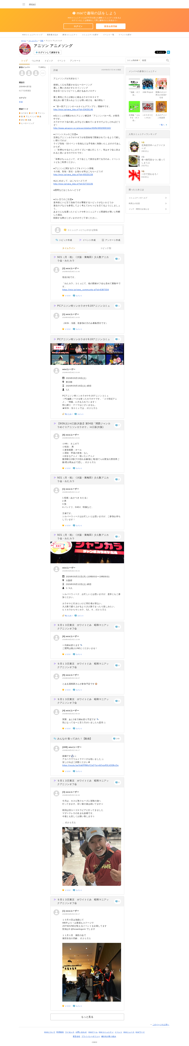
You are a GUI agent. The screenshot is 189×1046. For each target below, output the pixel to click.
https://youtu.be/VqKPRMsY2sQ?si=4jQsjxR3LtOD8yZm (90, 765)
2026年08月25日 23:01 (71, 438)
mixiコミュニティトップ (32, 35)
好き (23, 120)
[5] (64, 675)
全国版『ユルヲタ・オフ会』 (134, 117)
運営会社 (76, 1036)
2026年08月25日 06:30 (71, 795)
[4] (64, 710)
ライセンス (69, 1032)
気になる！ (69, 414)
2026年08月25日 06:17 (71, 914)
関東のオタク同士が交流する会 (161, 95)
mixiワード (140, 1032)
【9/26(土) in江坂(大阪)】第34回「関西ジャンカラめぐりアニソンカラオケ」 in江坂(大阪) (83, 425)
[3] (64, 792)
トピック (48, 61)
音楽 (41, 40)
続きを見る (92, 408)
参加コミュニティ (69, 35)
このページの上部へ (161, 1025)
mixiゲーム (93, 1032)
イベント (61, 61)
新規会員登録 (110, 26)
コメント (79, 296)
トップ (24, 61)
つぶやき (36, 61)
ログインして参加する (49, 52)
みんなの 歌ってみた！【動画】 (74, 738)
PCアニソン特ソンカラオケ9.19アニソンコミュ (83, 306)
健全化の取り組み (108, 1036)
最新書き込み (52, 35)
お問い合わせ (81, 1032)
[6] (64, 435)
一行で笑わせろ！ (150, 174)
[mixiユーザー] (56, 270)
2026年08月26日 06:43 (71, 571)
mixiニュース (129, 1032)
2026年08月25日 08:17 (71, 750)
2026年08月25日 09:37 (71, 678)
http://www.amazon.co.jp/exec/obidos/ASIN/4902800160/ (82, 128)
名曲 (29, 120)
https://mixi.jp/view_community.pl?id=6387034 (85, 289)
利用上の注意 (134, 203)
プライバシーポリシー (91, 1036)
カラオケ (24, 113)
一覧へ (162, 125)
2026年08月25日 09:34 (71, 713)
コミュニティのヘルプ (138, 198)
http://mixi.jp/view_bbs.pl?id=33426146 (73, 109)
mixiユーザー (72, 268)
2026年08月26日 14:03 (71, 317)
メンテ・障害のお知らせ (139, 209)
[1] (64, 314)
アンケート (75, 61)
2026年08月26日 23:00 (71, 372)
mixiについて (49, 1032)
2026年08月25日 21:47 (71, 492)
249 (118, 739)
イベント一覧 (108, 35)
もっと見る (87, 1017)
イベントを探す (125, 35)
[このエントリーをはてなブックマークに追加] (168, 53)
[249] (65, 747)
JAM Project (147, 92)
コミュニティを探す (90, 35)
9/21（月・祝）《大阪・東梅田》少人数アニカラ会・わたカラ (83, 259)
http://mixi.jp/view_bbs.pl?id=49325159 (73, 174)
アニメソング (31, 117)
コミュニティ (33, 40)
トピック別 (105, 248)
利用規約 (60, 1032)
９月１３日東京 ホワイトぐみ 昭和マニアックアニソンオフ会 (83, 627)
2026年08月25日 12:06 (71, 639)
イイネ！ (68, 296)
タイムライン (68, 248)
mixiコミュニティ (106, 1032)
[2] (64, 268)
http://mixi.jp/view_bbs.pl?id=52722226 (73, 184)
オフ (33, 113)
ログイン (78, 26)
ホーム (23, 40)
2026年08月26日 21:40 (71, 271)
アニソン (41, 113)
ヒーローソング (27, 123)
